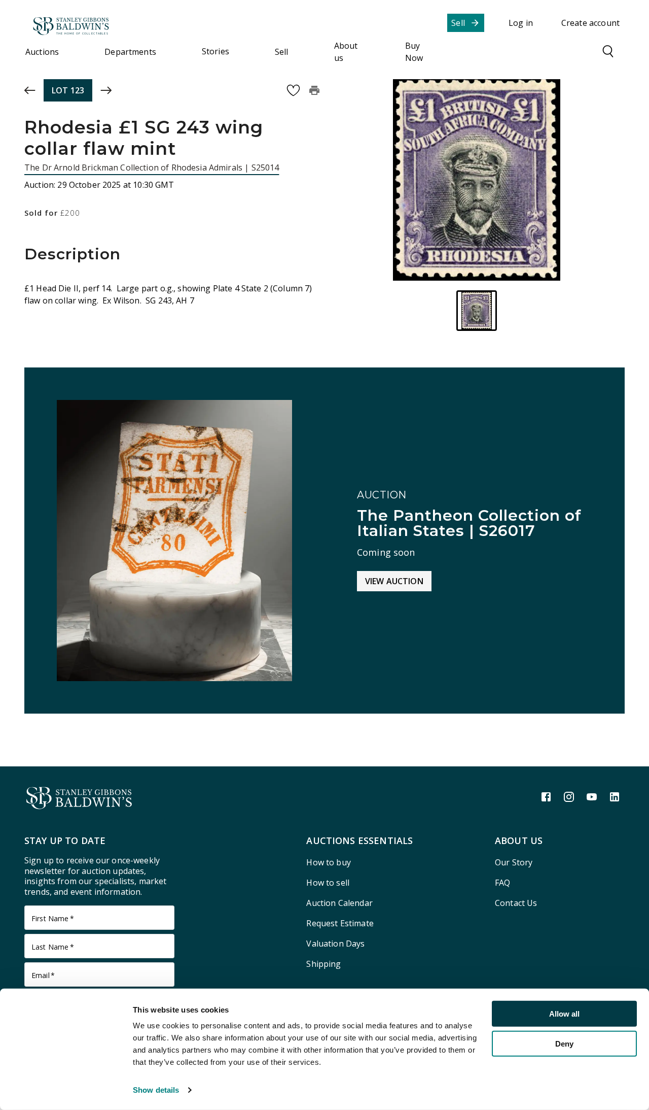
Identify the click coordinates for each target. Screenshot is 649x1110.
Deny (564, 1043)
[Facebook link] (546, 797)
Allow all (564, 1014)
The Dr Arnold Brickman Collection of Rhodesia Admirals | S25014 (151, 167)
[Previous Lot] (29, 90)
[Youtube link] (592, 797)
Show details (156, 1090)
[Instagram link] (569, 797)
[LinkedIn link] (614, 797)
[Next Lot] (106, 90)
